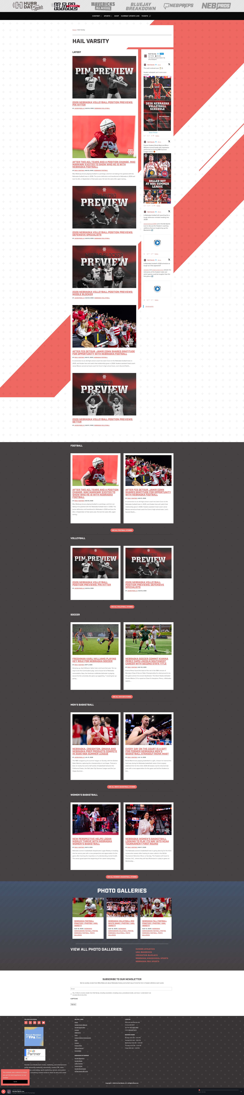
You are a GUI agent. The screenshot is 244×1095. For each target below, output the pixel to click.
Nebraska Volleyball (102, 108)
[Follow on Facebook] (25, 1022)
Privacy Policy (78, 1046)
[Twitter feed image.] (157, 94)
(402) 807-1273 (132, 1030)
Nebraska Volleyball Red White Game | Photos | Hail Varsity (121, 923)
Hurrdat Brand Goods (80, 1069)
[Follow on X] (30, 1022)
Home (74, 30)
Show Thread (153, 133)
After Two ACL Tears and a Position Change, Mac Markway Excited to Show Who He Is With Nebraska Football (103, 164)
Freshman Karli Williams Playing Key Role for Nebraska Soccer (94, 660)
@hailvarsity (149, 306)
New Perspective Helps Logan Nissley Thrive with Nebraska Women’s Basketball (92, 841)
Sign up (73, 1004)
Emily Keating (79, 170)
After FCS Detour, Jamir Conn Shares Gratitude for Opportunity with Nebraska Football (103, 352)
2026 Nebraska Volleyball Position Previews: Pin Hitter (102, 103)
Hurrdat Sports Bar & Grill (81, 1071)
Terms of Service (79, 1048)
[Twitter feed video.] (157, 243)
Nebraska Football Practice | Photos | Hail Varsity (86, 923)
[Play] (3, 1091)
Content (96, 16)
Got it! (15, 1082)
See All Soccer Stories (122, 697)
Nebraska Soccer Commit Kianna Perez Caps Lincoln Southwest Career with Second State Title (146, 661)
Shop (116, 16)
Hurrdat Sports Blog (80, 1027)
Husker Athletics (145, 949)
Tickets (145, 16)
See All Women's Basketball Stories (122, 877)
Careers (77, 1043)
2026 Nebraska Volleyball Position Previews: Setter (102, 420)
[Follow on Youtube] (43, 1022)
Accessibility (78, 1051)
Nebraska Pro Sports (147, 961)
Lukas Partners (79, 1064)
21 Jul (159, 65)
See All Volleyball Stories (122, 607)
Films (76, 1035)
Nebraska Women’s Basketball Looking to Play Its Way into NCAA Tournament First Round (147, 841)
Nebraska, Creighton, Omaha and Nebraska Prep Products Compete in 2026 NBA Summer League (94, 751)
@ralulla (146, 270)
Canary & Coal (78, 1066)
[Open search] (150, 16)
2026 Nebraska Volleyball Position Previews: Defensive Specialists (102, 233)
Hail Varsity (151, 65)
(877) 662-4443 (134, 1027)
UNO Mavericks (144, 952)
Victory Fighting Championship (83, 1038)
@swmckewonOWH (150, 224)
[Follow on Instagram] (34, 1022)
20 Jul (159, 142)
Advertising (78, 1033)
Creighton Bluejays (147, 955)
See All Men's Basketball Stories (122, 787)
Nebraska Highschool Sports (152, 958)
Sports (107, 16)
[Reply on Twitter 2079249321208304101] (144, 300)
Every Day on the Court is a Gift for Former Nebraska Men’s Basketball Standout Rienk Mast (147, 751)
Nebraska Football (101, 170)
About (76, 1022)
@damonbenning (157, 270)
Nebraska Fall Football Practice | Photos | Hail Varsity (154, 923)
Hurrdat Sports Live (130, 16)
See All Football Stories (122, 530)
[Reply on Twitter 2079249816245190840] (144, 254)
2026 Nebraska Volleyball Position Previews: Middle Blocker (102, 293)
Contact (77, 1030)
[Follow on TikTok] (39, 1022)
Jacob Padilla (79, 108)
